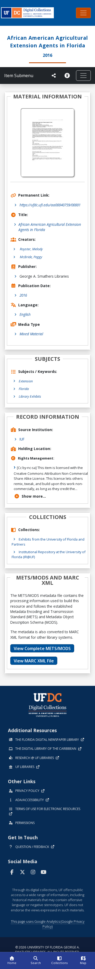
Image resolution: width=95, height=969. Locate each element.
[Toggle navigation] (83, 13)
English (25, 314)
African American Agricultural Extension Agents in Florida (49, 227)
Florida (24, 388)
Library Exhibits (30, 396)
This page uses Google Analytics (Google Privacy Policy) (47, 924)
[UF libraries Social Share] (53, 75)
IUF (22, 439)
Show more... (34, 496)
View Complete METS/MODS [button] (42, 648)
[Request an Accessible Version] (68, 75)
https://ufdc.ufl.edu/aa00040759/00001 (50, 204)
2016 (23, 295)
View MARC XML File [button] (34, 661)
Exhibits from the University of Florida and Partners (48, 542)
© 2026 (47, 949)
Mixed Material (31, 333)
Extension (26, 381)
